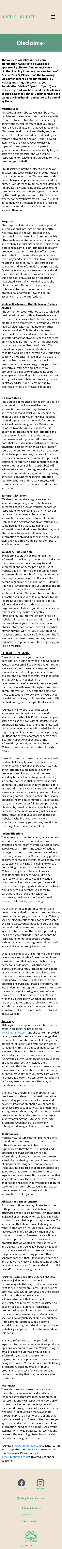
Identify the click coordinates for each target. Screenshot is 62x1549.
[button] (53, 17)
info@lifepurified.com (14, 1457)
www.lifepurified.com (14, 1032)
